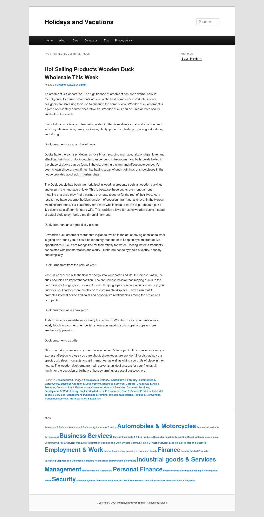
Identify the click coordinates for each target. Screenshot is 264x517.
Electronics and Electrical (192, 442)
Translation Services (57, 398)
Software (81, 480)
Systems (90, 480)
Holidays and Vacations (79, 21)
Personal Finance (138, 469)
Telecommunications (121, 395)
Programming (181, 470)
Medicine (87, 470)
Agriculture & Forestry (124, 380)
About (62, 40)
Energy (74, 391)
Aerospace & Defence (56, 427)
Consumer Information (88, 442)
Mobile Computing (102, 470)
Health (98, 460)
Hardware (89, 460)
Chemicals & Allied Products (137, 436)
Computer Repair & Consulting (170, 436)
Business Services (113, 383)
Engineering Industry (92, 391)
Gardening (50, 460)
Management (74, 395)
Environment (112, 391)
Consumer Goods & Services (108, 387)
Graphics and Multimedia (70, 460)
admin (82, 84)
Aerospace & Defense (97, 380)
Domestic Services (138, 387)
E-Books (173, 442)
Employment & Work (57, 391)
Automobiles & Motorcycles (156, 425)
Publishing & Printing (95, 395)
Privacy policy (123, 40)
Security (64, 479)
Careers (131, 383)
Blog (75, 40)
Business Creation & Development (80, 383)
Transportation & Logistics (85, 398)
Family (153, 450)
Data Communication (136, 442)
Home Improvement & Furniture (119, 460)
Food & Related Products (136, 391)
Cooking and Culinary (113, 442)
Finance (169, 449)
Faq (106, 40)
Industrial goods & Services (176, 459)
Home (49, 40)
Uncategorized (64, 380)
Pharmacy (168, 470)
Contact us (91, 40)
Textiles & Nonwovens (147, 395)
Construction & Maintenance (73, 387)
